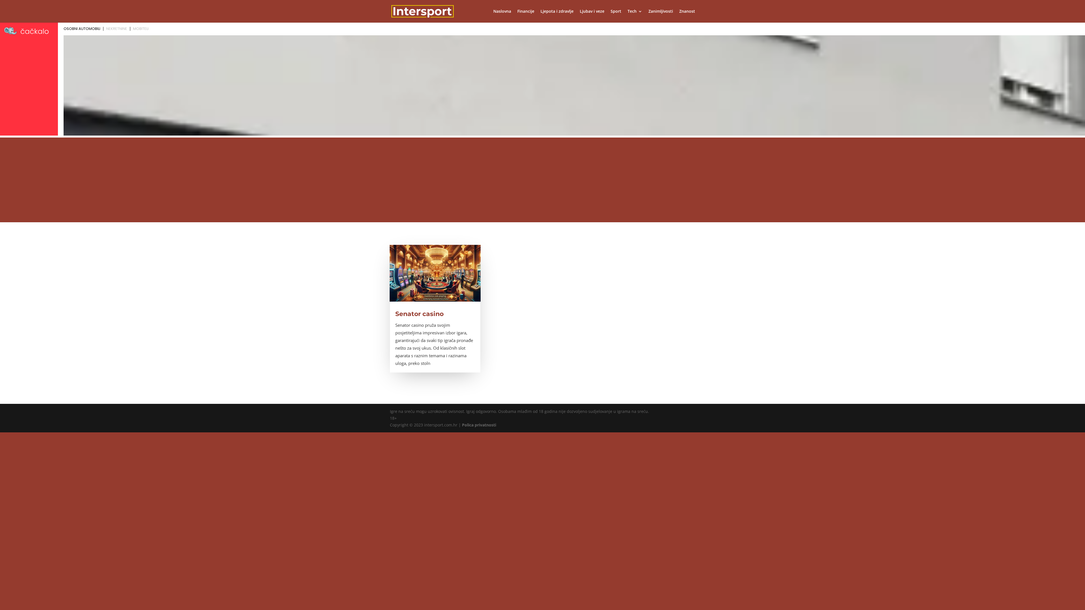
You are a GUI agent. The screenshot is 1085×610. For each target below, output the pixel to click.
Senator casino (419, 314)
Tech (632, 11)
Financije (525, 11)
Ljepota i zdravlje (557, 11)
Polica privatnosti (479, 425)
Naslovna (502, 11)
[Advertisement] (542, 179)
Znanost (687, 11)
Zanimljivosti (660, 11)
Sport (616, 11)
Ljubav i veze (592, 11)
